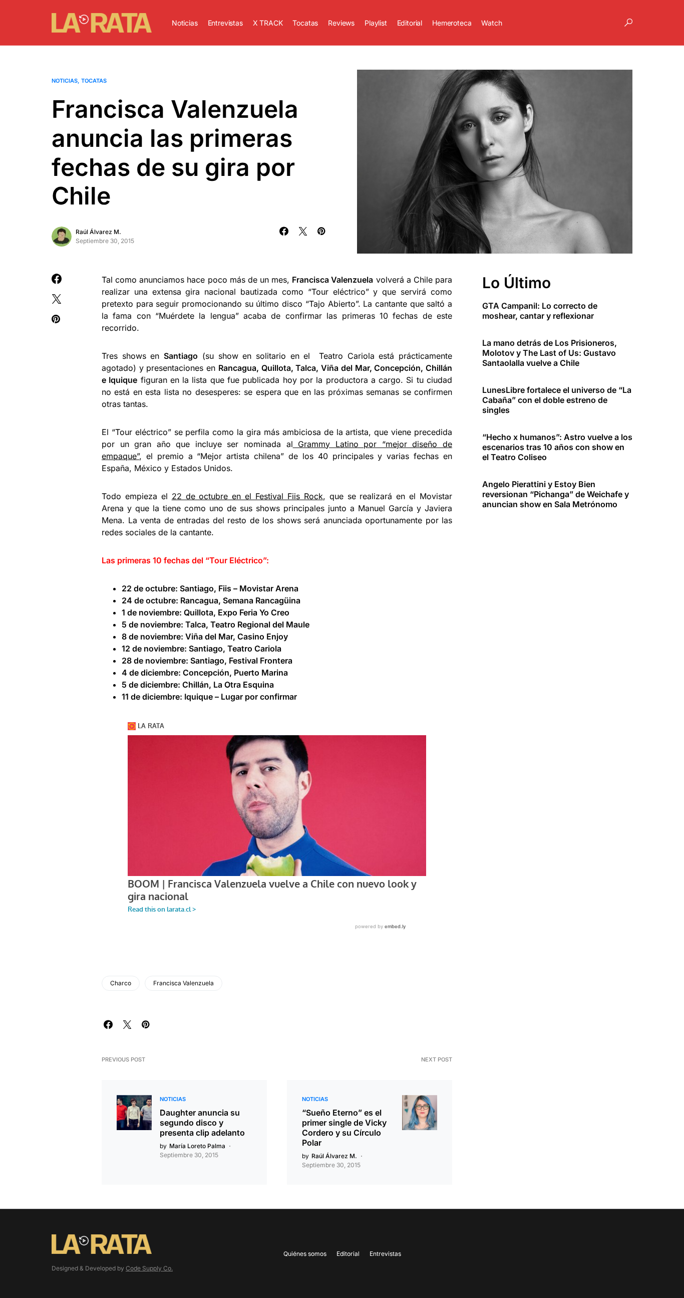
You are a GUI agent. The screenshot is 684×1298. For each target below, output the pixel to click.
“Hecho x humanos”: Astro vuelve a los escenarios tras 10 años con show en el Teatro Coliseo (557, 446)
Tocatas (94, 80)
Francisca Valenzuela (183, 983)
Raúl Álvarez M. (98, 232)
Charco (120, 983)
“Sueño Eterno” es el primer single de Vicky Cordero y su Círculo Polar (344, 1128)
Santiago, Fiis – (208, 588)
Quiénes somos (304, 1253)
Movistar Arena (267, 588)
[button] (628, 23)
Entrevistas (385, 1253)
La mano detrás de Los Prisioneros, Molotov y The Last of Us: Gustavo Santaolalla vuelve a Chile (549, 352)
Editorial (348, 1253)
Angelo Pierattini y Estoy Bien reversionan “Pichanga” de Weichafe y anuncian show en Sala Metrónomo (555, 494)
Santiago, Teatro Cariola (234, 648)
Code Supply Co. (149, 1268)
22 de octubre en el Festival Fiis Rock (247, 496)
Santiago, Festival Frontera (241, 661)
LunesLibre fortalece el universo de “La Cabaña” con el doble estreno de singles (556, 399)
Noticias (65, 80)
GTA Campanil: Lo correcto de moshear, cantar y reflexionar (539, 310)
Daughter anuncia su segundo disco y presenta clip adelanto (202, 1123)
